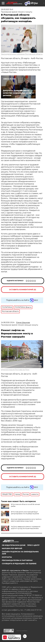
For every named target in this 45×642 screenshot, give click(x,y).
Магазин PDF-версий (12, 548)
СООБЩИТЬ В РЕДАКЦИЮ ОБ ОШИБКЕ (19, 564)
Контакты (7, 557)
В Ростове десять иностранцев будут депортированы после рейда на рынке (25, 512)
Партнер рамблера (21, 630)
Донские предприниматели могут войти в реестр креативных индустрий (26, 520)
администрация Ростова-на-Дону (15, 370)
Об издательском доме (13, 545)
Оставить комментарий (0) (22, 290)
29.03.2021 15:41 (7, 9)
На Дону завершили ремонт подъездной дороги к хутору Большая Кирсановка (25, 527)
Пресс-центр (33, 545)
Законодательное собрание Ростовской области (22, 54)
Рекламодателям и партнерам (17, 560)
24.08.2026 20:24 (7, 322)
